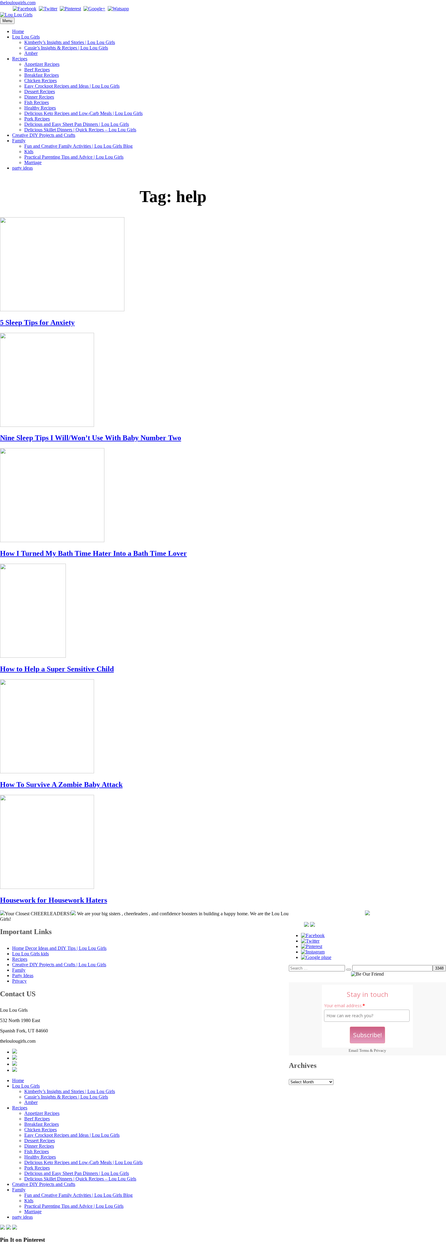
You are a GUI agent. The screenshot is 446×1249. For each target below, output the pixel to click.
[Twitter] (48, 8)
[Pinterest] (70, 8)
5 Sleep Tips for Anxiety (37, 322)
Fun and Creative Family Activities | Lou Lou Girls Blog (78, 146)
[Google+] (94, 8)
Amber (31, 53)
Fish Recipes (36, 102)
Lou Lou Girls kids (30, 953)
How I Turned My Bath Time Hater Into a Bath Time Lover (93, 553)
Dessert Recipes (39, 91)
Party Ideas (22, 975)
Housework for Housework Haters (53, 900)
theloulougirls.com (17, 2)
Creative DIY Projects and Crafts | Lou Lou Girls (59, 964)
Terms (364, 1050)
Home (18, 31)
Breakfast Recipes (41, 75)
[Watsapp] (118, 8)
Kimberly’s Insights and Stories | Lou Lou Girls (69, 42)
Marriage (33, 162)
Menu (7, 21)
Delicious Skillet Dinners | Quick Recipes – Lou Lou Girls (80, 129)
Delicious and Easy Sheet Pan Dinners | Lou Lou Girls (76, 124)
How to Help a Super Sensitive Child (57, 669)
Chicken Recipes (40, 80)
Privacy (380, 1050)
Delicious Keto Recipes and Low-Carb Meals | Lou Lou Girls (83, 113)
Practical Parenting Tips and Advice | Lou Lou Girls (73, 157)
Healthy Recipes (40, 107)
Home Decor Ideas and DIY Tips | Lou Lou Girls (59, 948)
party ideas (22, 167)
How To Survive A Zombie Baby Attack (61, 784)
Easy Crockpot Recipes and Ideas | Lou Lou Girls (72, 86)
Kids (28, 151)
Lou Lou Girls (26, 36)
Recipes (19, 58)
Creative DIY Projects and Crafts (43, 135)
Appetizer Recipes (41, 64)
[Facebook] (24, 8)
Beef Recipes (37, 69)
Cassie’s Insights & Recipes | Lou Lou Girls (66, 47)
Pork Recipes (37, 118)
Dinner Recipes (39, 97)
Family (18, 140)
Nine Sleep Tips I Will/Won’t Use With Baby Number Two (90, 438)
